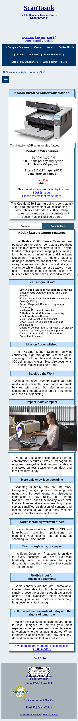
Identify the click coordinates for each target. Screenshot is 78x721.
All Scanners (10, 72)
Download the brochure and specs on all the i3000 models (42, 647)
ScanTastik (39, 7)
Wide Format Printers (55, 61)
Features (25, 226)
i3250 (42, 72)
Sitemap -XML (46, 683)
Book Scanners (52, 54)
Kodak (50, 47)
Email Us (31, 707)
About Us (49, 700)
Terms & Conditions (30, 714)
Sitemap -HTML (32, 683)
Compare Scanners (17, 47)
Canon (38, 47)
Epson (20, 54)
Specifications (58, 226)
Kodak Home (27, 72)
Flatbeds (34, 54)
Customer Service (33, 700)
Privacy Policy (50, 714)
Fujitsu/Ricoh (66, 47)
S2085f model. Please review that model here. (42, 194)
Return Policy (45, 707)
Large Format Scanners (24, 61)
